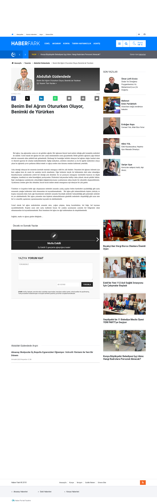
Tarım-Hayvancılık (81, 43)
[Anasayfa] (12, 34)
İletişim (79, 483)
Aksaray (56, 43)
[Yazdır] (83, 98)
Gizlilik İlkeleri (90, 483)
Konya (66, 43)
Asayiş (96, 43)
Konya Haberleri (72, 492)
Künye (71, 483)
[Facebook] (13, 98)
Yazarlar (27, 63)
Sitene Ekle (49, 34)
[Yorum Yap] (97, 98)
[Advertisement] (69, 16)
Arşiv (41, 34)
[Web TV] (139, 34)
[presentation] (19, 54)
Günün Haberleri (31, 34)
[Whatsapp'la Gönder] (55, 98)
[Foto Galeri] (144, 34)
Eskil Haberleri (45, 492)
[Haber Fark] (25, 43)
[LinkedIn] (41, 98)
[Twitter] (27, 98)
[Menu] (119, 44)
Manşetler (20, 34)
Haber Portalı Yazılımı (23, 500)
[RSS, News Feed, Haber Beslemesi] (143, 482)
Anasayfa (17, 63)
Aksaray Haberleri (21, 492)
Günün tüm (138, 54)
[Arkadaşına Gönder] (69, 98)
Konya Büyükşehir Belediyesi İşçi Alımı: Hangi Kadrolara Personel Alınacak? (70, 54)
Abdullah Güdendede (42, 63)
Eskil (47, 43)
